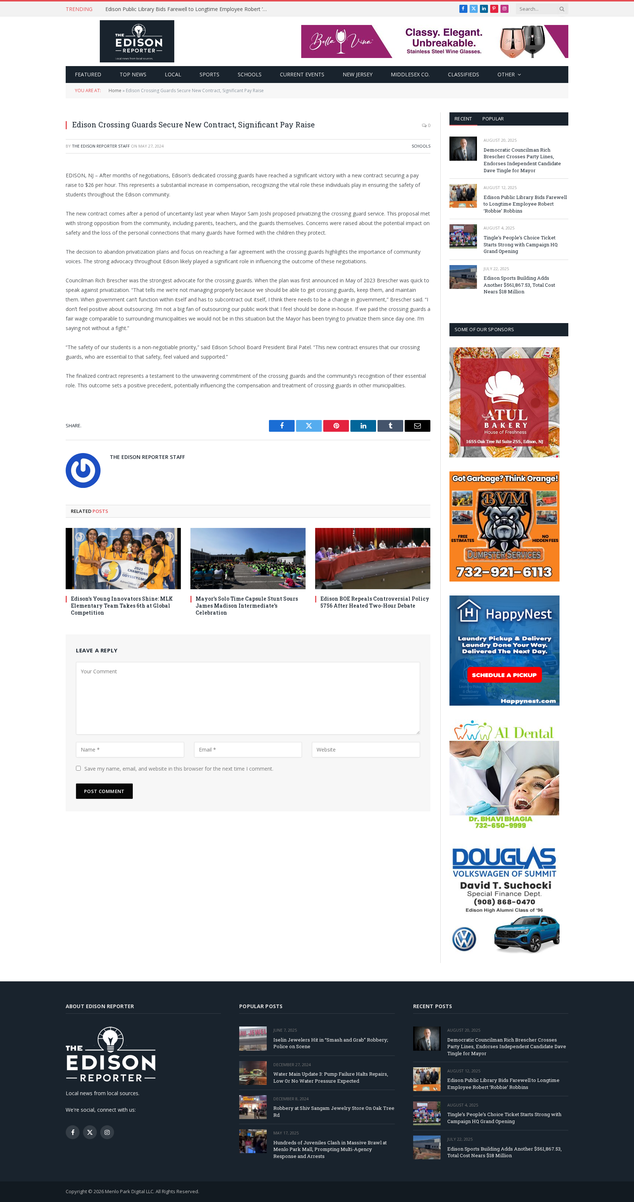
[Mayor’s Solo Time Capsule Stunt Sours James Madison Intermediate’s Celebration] (248, 558)
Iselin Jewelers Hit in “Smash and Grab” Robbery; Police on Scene (330, 1043)
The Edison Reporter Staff (101, 146)
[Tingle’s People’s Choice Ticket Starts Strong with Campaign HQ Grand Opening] (463, 236)
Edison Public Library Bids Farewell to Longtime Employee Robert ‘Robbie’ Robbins (187, 9)
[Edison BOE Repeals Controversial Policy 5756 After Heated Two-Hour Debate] (372, 558)
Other (506, 74)
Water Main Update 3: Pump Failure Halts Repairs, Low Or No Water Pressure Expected (330, 1077)
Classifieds (463, 74)
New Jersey (357, 74)
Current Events (302, 74)
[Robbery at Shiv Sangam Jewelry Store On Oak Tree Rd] (253, 1107)
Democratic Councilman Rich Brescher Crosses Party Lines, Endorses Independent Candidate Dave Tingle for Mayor (522, 160)
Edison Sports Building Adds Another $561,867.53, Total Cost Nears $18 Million (519, 285)
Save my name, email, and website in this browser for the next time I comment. (178, 768)
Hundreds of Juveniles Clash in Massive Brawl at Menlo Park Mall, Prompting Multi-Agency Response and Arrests (330, 1149)
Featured (88, 74)
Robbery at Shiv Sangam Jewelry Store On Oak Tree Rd (333, 1111)
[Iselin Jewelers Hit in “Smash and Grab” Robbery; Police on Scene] (253, 1038)
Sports (209, 74)
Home (115, 90)
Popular (493, 118)
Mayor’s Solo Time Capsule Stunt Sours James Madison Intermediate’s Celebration (247, 605)
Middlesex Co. (410, 74)
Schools (250, 74)
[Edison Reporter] (137, 41)
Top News (133, 74)
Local (173, 74)
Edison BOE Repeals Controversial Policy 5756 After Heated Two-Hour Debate (374, 602)
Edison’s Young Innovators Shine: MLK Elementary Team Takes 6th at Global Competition (122, 605)
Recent (463, 118)
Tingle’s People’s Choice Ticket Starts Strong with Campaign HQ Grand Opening (521, 244)
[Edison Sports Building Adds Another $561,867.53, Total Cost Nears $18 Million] (463, 277)
